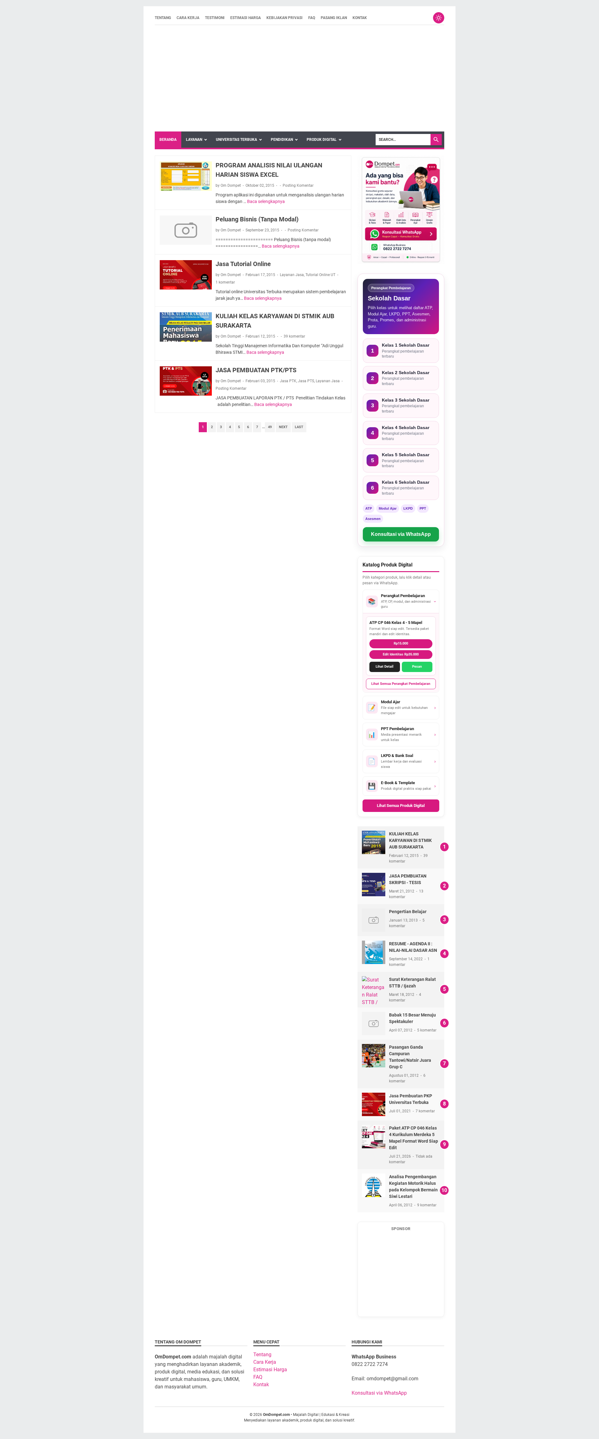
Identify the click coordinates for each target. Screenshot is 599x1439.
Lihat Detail (384, 667)
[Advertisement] (299, 78)
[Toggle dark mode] (438, 17)
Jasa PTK (288, 381)
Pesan (417, 667)
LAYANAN (194, 139)
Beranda (168, 139)
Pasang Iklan (334, 18)
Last (299, 427)
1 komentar (225, 282)
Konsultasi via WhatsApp (401, 534)
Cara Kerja (188, 18)
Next (283, 427)
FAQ (311, 18)
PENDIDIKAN (282, 139)
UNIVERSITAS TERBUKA (236, 139)
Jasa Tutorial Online (243, 264)
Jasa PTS (306, 381)
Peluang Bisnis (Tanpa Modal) (257, 219)
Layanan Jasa (292, 275)
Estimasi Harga (245, 18)
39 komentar (294, 336)
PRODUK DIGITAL (322, 139)
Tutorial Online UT (320, 275)
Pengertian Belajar (407, 911)
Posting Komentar (298, 185)
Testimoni (215, 18)
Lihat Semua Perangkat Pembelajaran (400, 684)
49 (270, 427)
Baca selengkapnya (266, 201)
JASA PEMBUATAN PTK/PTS (256, 370)
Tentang (163, 18)
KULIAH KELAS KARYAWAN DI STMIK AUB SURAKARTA (410, 840)
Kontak (360, 18)
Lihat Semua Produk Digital (401, 805)
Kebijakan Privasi (284, 18)
